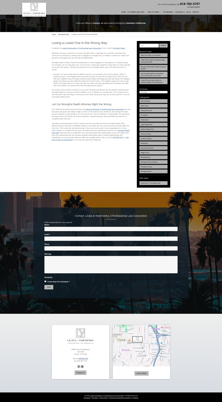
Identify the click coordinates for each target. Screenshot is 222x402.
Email (47, 234)
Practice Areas (153, 12)
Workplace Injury (146, 167)
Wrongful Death (119, 48)
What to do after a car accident (151, 55)
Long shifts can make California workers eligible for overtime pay (152, 81)
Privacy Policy (103, 398)
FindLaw (135, 398)
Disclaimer (48, 277)
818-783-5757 (190, 4)
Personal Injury (146, 134)
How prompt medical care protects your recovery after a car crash (152, 74)
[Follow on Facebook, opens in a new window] (78, 366)
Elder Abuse (145, 106)
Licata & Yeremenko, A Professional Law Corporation (81, 48)
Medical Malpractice (147, 129)
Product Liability (146, 139)
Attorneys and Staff (136, 12)
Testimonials (168, 12)
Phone (46, 244)
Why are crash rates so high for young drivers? (153, 68)
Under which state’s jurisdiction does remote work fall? (153, 61)
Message (47, 254)
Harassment (145, 120)
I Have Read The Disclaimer (58, 282)
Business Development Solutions (120, 398)
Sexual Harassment (147, 148)
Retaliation (144, 143)
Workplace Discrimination (149, 162)
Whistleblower (145, 157)
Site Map (95, 398)
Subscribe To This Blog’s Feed (150, 183)
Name (46, 225)
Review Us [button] (80, 373)
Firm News (144, 115)
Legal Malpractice (146, 124)
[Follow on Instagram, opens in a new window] (82, 366)
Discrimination (145, 101)
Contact (195, 12)
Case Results (180, 12)
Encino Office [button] (141, 373)
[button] (220, 389)
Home (124, 12)
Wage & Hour (145, 153)
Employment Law (146, 110)
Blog (189, 12)
